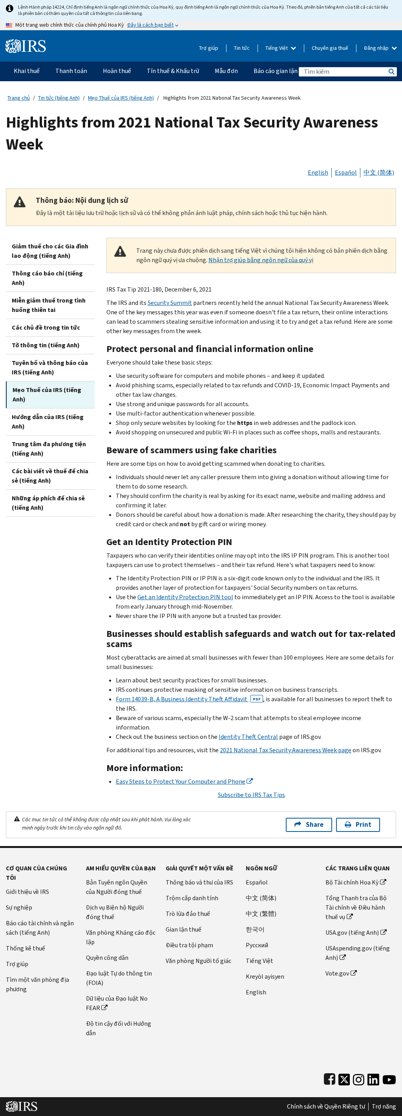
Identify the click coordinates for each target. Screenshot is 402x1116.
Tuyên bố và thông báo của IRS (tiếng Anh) (50, 367)
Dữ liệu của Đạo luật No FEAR (117, 1003)
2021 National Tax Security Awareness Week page (285, 750)
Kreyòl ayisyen (265, 976)
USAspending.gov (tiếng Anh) (357, 953)
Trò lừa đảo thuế (188, 914)
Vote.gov (337, 973)
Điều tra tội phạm (189, 945)
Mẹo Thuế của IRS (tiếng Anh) (121, 98)
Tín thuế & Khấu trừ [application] (173, 71)
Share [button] (314, 824)
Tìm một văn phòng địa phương (37, 984)
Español (346, 172)
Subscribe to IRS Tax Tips (251, 795)
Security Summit (170, 303)
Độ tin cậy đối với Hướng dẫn (118, 1028)
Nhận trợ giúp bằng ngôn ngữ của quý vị (260, 260)
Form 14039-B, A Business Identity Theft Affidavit (188, 699)
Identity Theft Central (248, 737)
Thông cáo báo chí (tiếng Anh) (47, 278)
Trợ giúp (208, 48)
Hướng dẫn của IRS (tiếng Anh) (48, 421)
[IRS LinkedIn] (373, 1078)
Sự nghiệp (19, 907)
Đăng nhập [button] (377, 48)
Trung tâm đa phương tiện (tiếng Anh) (49, 449)
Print (363, 824)
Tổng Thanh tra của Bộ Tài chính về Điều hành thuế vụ (356, 907)
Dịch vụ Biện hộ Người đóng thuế (115, 912)
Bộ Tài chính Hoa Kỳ (351, 882)
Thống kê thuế (25, 948)
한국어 (255, 929)
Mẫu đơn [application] (226, 71)
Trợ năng (384, 1107)
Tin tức (242, 48)
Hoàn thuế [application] (117, 71)
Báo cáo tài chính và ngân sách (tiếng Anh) (40, 928)
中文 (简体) (379, 172)
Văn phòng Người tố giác (198, 961)
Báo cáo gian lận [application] (276, 71)
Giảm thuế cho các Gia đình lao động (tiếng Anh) (50, 251)
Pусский (257, 945)
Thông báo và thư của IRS (199, 882)
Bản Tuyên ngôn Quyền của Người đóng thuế (116, 887)
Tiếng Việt (277, 48)
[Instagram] (358, 1078)
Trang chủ (18, 98)
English (318, 172)
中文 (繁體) (261, 914)
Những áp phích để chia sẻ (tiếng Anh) (48, 503)
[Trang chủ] (25, 43)
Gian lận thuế (183, 929)
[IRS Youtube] (389, 1078)
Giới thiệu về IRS (27, 892)
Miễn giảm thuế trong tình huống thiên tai (49, 305)
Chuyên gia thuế (330, 48)
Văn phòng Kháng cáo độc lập (120, 937)
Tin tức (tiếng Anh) (59, 98)
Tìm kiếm (391, 72)
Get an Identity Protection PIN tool (185, 597)
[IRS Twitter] (344, 1078)
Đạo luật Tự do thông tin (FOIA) (119, 978)
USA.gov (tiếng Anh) (352, 932)
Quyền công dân (107, 958)
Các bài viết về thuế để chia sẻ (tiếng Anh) (50, 476)
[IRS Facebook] (329, 1078)
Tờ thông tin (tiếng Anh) (46, 345)
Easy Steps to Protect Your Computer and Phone (180, 781)
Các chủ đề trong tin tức (46, 327)
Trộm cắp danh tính (192, 898)
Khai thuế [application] (27, 71)
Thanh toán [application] (71, 71)
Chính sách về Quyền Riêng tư (326, 1107)
